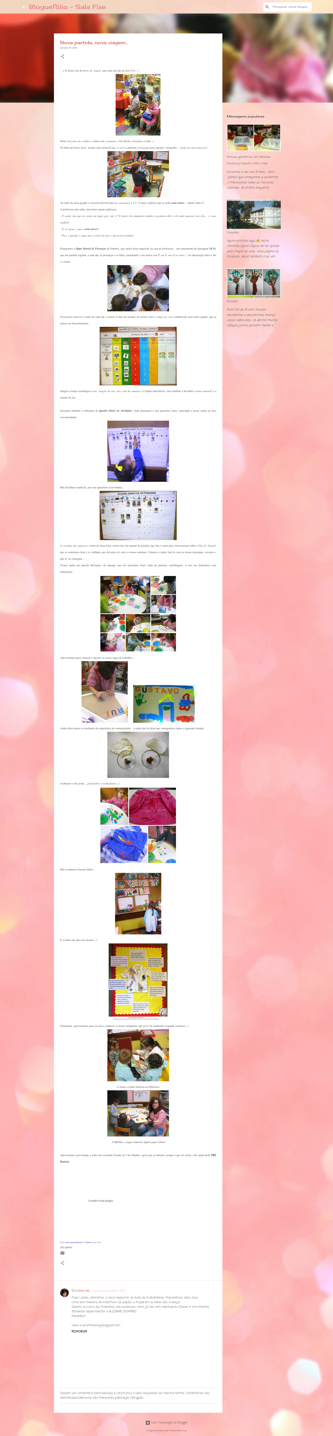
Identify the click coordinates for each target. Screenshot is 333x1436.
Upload (88, 1242)
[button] (62, 57)
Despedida (233, 233)
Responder (79, 1332)
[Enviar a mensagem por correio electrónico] (62, 1254)
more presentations (73, 1242)
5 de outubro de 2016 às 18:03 (108, 1291)
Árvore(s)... (233, 302)
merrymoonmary (178, 1430)
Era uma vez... (81, 1291)
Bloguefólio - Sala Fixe (67, 7)
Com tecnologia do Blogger (169, 1422)
